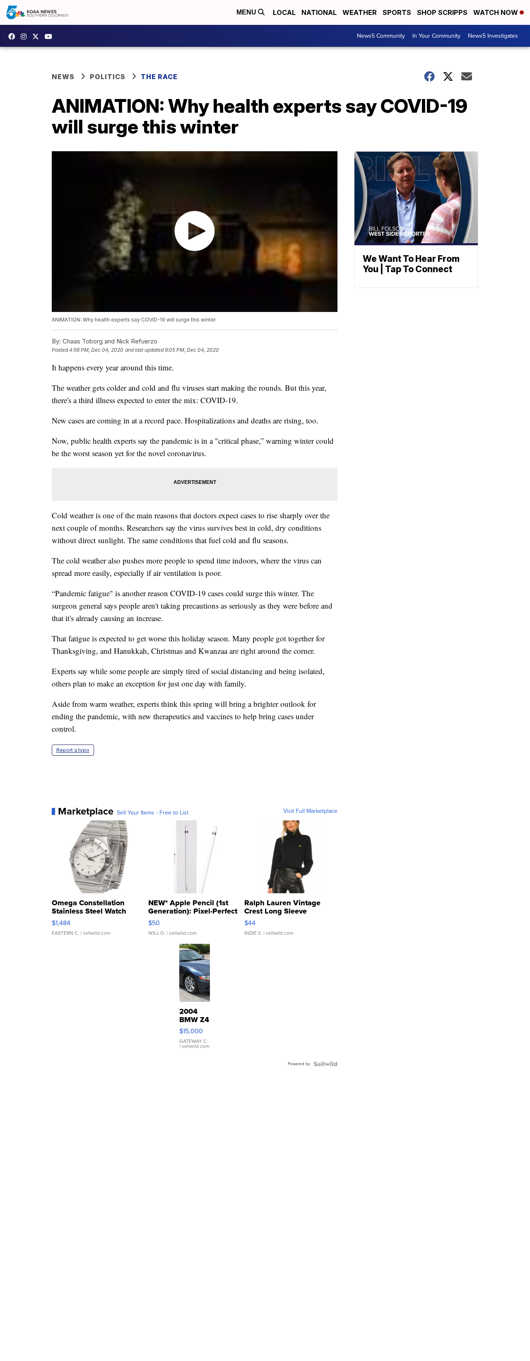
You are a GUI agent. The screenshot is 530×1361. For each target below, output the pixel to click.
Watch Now (496, 12)
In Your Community (436, 35)
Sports (397, 12)
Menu (247, 12)
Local (284, 12)
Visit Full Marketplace (310, 811)
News (63, 77)
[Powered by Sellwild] (325, 1064)
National (319, 12)
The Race (160, 77)
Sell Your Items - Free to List (152, 813)
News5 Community (381, 35)
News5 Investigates (493, 35)
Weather (359, 12)
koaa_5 (26, 36)
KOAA (13, 36)
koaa (37, 36)
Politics (107, 77)
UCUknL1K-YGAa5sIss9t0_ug (50, 36)
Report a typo (72, 750)
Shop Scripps (442, 12)
